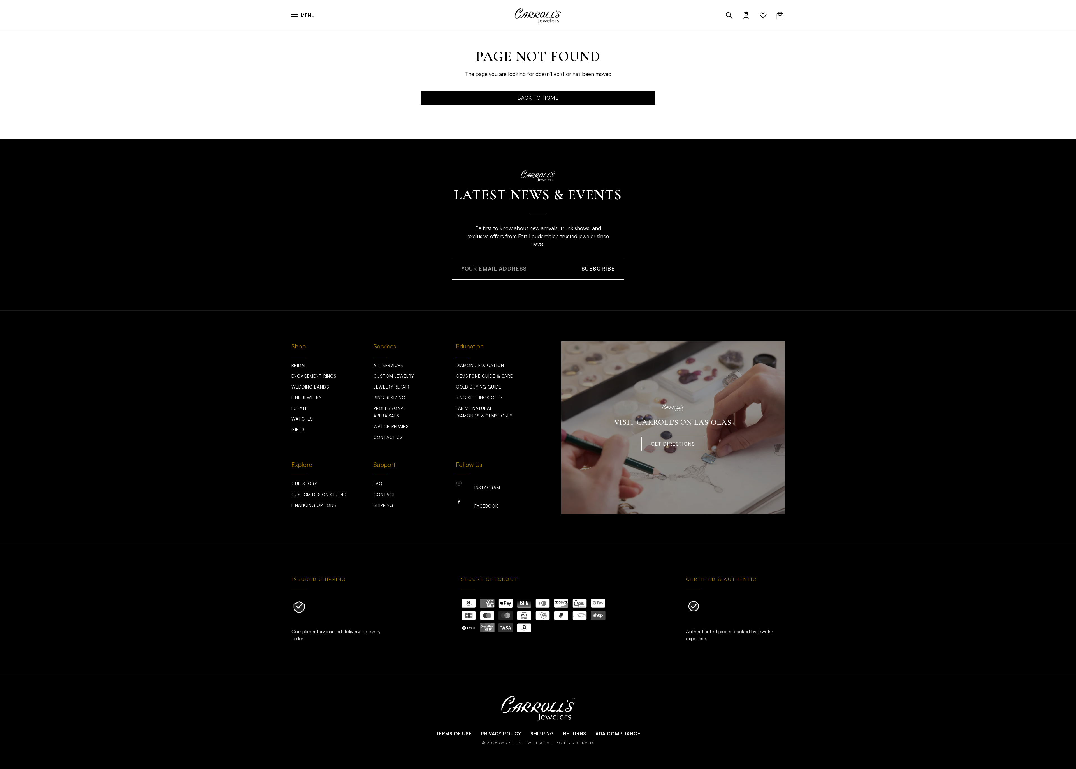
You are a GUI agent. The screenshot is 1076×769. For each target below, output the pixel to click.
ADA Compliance (617, 733)
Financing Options (313, 505)
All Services (388, 365)
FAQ (378, 483)
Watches (302, 419)
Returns (574, 733)
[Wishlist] (763, 15)
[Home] (538, 15)
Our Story (304, 483)
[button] (729, 15)
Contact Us (388, 437)
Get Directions (673, 444)
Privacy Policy (501, 733)
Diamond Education (480, 365)
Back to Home (538, 97)
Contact (384, 494)
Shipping (383, 505)
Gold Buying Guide (478, 387)
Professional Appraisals (390, 412)
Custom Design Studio (319, 494)
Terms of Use (454, 733)
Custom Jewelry (394, 376)
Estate (299, 408)
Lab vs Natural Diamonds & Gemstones (484, 412)
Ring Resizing (389, 397)
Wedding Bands (310, 387)
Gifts (297, 429)
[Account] (746, 15)
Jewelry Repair (391, 387)
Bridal (299, 365)
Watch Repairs (391, 426)
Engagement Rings (314, 376)
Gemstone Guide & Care (484, 376)
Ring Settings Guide (480, 397)
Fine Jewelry (306, 397)
